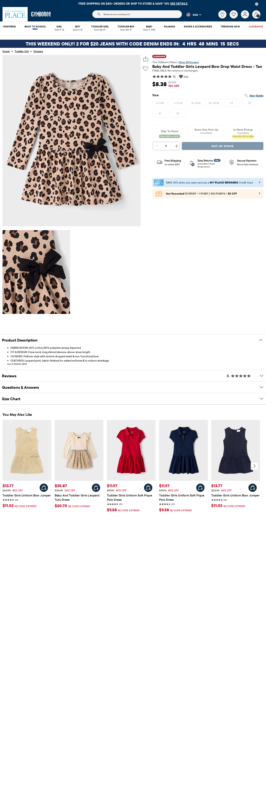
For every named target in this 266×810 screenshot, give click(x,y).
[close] (256, 4)
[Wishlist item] (235, 17)
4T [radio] (160, 113)
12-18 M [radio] (196, 103)
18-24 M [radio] (214, 103)
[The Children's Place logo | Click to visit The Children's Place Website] (15, 14)
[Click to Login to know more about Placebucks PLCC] (259, 195)
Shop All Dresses (189, 62)
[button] (191, 14)
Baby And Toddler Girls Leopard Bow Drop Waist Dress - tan (207, 66)
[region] (133, 3)
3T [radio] (249, 103)
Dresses (38, 51)
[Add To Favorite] (145, 69)
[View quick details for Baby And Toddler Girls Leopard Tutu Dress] (96, 487)
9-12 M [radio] (178, 103)
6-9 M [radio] (160, 103)
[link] (222, 14)
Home (6, 51)
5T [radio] (178, 113)
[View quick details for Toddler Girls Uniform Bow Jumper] (44, 487)
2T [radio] (231, 103)
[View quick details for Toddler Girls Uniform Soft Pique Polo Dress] (148, 487)
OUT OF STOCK (222, 146)
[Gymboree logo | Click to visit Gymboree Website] (41, 14)
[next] (254, 466)
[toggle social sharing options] (146, 59)
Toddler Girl (22, 51)
